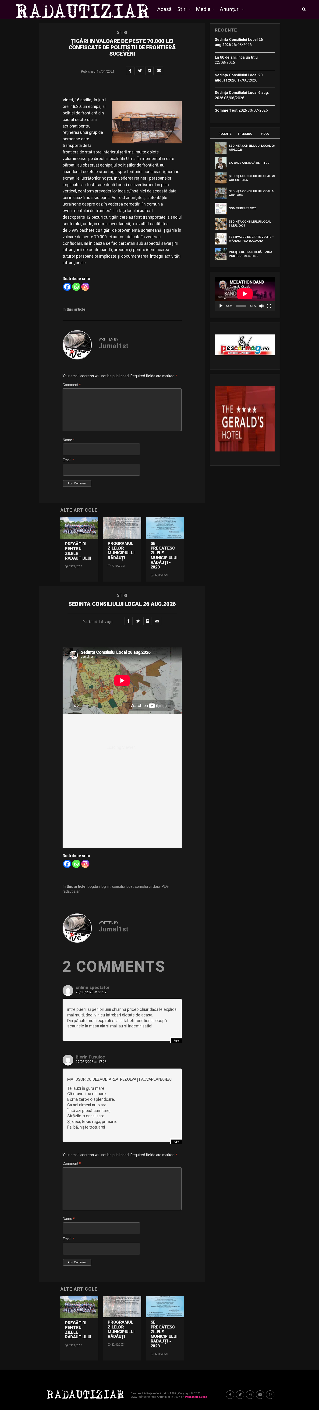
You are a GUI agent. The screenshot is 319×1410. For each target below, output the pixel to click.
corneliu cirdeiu (147, 886)
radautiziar (71, 891)
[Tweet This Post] (140, 71)
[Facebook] (67, 287)
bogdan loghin (99, 886)
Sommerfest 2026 (231, 110)
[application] (245, 294)
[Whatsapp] (76, 287)
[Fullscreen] (269, 306)
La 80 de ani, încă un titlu (236, 57)
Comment (72, 385)
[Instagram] (85, 287)
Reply (176, 1040)
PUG (165, 886)
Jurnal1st (113, 346)
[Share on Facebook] (130, 71)
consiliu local (122, 886)
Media (203, 9)
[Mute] (261, 306)
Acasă (164, 9)
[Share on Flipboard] (149, 71)
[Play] (221, 306)
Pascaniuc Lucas (196, 1397)
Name (69, 440)
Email (68, 460)
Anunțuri (230, 9)
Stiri (182, 9)
